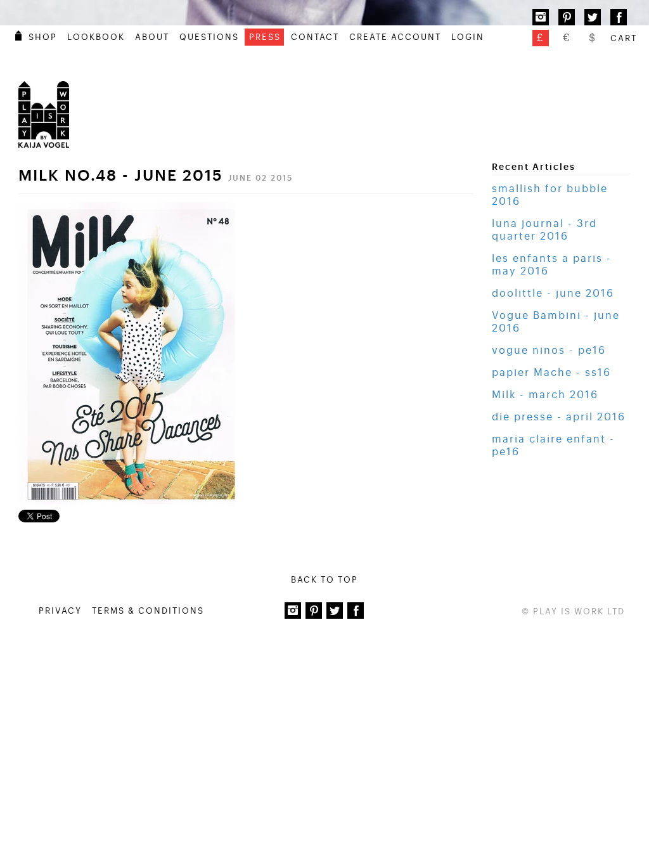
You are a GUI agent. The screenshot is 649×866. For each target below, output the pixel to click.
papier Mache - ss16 (551, 372)
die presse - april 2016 (559, 417)
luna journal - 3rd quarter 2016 (544, 230)
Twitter (592, 17)
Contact (315, 37)
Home (18, 35)
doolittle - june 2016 (553, 293)
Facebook (618, 17)
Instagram (540, 17)
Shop (43, 37)
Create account (395, 37)
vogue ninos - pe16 (549, 350)
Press (265, 37)
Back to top (324, 579)
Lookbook (96, 37)
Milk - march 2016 (545, 395)
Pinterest (566, 17)
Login (467, 37)
